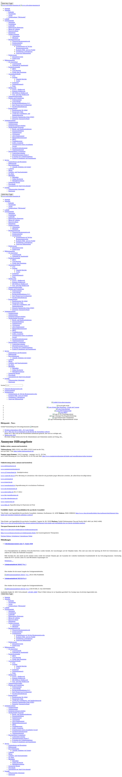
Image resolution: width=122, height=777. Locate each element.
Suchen (3, 385)
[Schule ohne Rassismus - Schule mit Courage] (63, 407)
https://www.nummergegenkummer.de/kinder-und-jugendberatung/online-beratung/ (67, 456)
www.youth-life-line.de (8, 475)
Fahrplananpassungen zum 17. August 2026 (19, 544)
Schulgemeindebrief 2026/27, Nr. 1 (18, 575)
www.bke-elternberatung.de (9, 498)
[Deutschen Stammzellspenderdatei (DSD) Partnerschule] (62, 411)
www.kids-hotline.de (7, 492)
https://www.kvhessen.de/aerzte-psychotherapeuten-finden (18, 533)
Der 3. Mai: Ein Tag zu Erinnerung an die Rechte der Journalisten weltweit (27, 431)
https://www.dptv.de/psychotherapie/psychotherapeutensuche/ (19, 529)
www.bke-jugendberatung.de (9, 495)
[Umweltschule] (63, 409)
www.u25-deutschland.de (8, 472)
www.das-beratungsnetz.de (9, 488)
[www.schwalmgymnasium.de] (20, 5)
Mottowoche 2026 (10, 435)
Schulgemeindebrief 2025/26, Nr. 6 (18, 589)
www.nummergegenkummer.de (10, 469)
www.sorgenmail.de (7, 479)
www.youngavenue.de (7, 501)
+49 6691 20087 (33, 592)
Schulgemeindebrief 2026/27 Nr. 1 (15, 564)
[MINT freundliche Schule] (62, 412)
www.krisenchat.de (6, 482)
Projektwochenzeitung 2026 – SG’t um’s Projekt (19, 430)
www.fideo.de (5, 505)
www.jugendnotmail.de (8, 485)
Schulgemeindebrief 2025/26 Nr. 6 (15, 578)
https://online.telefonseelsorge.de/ (24, 451)
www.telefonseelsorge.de (8, 466)
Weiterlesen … (9, 561)
